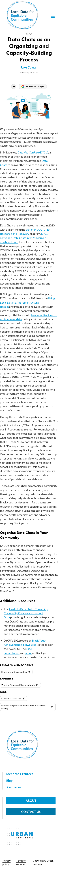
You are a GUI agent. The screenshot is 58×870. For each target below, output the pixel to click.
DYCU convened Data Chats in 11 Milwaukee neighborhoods (24, 238)
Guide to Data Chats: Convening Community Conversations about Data (26, 613)
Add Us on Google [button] (35, 86)
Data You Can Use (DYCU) (32, 152)
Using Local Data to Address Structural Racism (27, 302)
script (28, 653)
